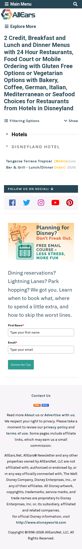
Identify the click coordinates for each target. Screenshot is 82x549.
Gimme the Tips (21, 364)
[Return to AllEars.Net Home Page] (30, 19)
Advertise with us (59, 415)
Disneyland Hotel (36, 146)
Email (12, 342)
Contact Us (41, 395)
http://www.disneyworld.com (41, 522)
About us (32, 415)
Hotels (19, 134)
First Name (16, 325)
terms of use (17, 433)
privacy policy (56, 427)
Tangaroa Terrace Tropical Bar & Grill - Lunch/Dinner (29, 164)
